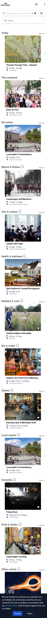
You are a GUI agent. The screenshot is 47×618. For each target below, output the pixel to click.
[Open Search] (41, 13)
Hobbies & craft (10, 301)
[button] (45, 4)
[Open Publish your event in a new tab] (37, 4)
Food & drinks (9, 524)
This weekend (9, 77)
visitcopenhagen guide (7, 4)
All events (7, 122)
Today (4, 32)
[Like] (38, 60)
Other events (8, 569)
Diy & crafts (8, 345)
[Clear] (32, 13)
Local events (8, 435)
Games (5, 390)
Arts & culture (9, 211)
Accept (17, 613)
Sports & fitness (10, 167)
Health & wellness (11, 256)
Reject (29, 613)
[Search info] (35, 13)
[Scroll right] (44, 53)
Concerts (6, 479)
